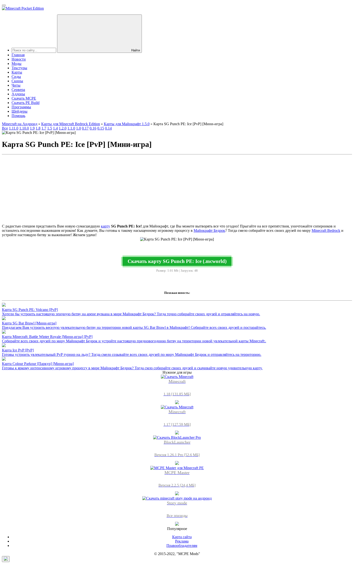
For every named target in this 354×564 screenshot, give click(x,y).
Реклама (182, 541)
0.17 (85, 128)
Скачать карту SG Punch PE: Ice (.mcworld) (177, 261)
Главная (18, 55)
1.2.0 (62, 128)
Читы (16, 85)
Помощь (18, 116)
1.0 (78, 128)
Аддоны (18, 94)
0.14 (108, 128)
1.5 (49, 128)
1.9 (32, 128)
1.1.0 (71, 128)
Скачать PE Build (25, 103)
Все (5, 128)
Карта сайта (182, 537)
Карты (17, 72)
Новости (19, 59)
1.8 (38, 128)
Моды (16, 64)
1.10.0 (24, 128)
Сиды (16, 77)
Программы (21, 107)
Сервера (18, 90)
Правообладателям (181, 545)
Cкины (17, 81)
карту (105, 226)
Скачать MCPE (24, 98)
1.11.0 (13, 128)
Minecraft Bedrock (326, 230)
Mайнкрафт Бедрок (209, 230)
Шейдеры (19, 111)
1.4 (55, 128)
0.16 (93, 128)
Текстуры (19, 68)
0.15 (100, 128)
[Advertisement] (177, 190)
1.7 (43, 128)
